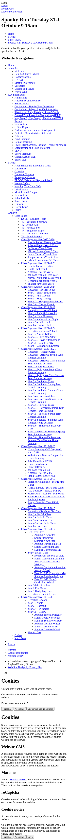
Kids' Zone (20, 638)
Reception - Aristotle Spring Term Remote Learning (45, 356)
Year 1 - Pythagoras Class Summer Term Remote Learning (46, 377)
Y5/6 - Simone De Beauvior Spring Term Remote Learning (46, 433)
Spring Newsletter (43, 537)
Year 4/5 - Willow (37, 611)
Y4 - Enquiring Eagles (33, 230)
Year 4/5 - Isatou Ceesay (40, 342)
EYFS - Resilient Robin (33, 218)
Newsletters (21, 124)
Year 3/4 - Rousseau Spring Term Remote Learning (45, 400)
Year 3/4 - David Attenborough (44, 339)
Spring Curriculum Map (46, 546)
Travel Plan (20, 159)
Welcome (19, 71)
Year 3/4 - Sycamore (38, 608)
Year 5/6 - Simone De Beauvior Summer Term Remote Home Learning (44, 440)
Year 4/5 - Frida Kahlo (39, 322)
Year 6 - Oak (34, 632)
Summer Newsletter (44, 540)
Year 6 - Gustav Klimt (39, 325)
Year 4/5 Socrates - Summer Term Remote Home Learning (45, 421)
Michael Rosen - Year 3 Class (43, 251)
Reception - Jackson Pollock (42, 310)
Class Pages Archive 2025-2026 (37, 239)
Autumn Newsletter (44, 535)
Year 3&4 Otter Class (39, 585)
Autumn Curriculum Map (47, 543)
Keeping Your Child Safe (28, 186)
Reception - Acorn (37, 600)
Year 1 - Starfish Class (39, 514)
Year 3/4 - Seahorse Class (41, 520)
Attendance (20, 168)
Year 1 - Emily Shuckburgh (42, 292)
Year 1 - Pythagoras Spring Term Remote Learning (45, 371)
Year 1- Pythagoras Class (41, 366)
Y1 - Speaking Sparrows (34, 221)
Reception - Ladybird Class (42, 594)
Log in (4, 5)
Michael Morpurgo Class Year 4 (44, 277)
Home (11, 33)
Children (12, 212)
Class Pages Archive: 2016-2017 (38, 529)
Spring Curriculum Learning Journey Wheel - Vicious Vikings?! (49, 561)
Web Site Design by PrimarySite (25, 667)
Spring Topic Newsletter (47, 617)
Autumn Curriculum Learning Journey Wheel (50, 569)
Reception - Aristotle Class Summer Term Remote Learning (46, 362)
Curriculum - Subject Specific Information (36, 109)
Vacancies (20, 85)
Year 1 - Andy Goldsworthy (42, 313)
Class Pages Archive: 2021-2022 (38, 328)
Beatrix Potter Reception (40, 266)
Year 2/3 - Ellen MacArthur (42, 337)
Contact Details (23, 77)
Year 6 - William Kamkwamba (43, 345)
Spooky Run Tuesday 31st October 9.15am (30, 42)
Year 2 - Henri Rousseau (40, 316)
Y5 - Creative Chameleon (34, 233)
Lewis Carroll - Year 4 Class (42, 254)
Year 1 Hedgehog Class (40, 591)
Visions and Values (24, 88)
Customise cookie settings (40, 709)
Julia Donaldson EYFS (40, 461)
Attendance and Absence (27, 100)
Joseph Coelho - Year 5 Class (43, 257)
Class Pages (21, 215)
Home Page (7, 8)
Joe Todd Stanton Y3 (39, 470)
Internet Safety (22, 183)
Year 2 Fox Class (37, 588)
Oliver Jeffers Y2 (37, 467)
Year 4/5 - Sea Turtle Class (41, 523)
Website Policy (15, 655)
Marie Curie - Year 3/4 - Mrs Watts (46, 493)
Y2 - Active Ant (29, 224)
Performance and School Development (35, 130)
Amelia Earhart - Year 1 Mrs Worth (46, 487)
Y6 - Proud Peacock (31, 236)
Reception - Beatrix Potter (41, 289)
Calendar (19, 171)
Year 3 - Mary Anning (39, 298)
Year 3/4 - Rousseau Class (41, 396)
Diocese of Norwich (11, 11)
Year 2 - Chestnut (37, 605)
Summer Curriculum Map (47, 549)
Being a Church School (27, 74)
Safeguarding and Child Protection (33, 147)
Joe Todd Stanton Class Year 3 (43, 274)
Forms (18, 209)
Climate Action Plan (25, 156)
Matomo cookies (18, 779)
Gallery (18, 635)
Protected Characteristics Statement (33, 133)
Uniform (19, 204)
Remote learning (23, 142)
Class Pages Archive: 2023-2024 (38, 286)
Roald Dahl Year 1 (37, 269)
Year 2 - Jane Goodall (39, 295)
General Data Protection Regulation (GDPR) (38, 115)
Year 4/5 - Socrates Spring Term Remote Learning (44, 415)
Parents (12, 36)
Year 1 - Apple (35, 602)
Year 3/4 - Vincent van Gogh (43, 319)
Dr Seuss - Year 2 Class (40, 248)
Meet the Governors (25, 82)
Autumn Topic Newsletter (47, 614)
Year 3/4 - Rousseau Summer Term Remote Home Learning (46, 409)
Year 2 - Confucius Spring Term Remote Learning (44, 386)
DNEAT (19, 79)
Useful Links (21, 207)
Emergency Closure (25, 177)
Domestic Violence (24, 174)
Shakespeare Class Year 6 (41, 283)
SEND (18, 150)
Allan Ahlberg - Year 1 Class (43, 245)
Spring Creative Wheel (46, 626)
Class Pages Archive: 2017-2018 (38, 508)
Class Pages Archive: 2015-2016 (38, 597)
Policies (19, 136)
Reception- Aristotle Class (41, 351)
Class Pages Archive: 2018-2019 (38, 478)
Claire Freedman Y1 (38, 464)
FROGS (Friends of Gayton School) (33, 180)
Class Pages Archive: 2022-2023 (38, 307)
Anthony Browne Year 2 (40, 272)
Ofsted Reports (22, 127)
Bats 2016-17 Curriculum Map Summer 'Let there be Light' (50, 575)
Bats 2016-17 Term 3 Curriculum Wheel (45, 581)
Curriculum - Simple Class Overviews (34, 106)
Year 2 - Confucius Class (41, 381)
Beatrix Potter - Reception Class (44, 242)
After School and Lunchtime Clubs (33, 165)
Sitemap (12, 649)
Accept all (19, 709)
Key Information (16, 94)
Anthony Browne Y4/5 (40, 472)
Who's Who (21, 91)
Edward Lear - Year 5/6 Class (43, 260)
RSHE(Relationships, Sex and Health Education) (40, 144)
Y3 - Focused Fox (30, 227)
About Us (13, 68)
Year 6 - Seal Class (37, 526)
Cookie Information (18, 652)
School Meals (22, 198)
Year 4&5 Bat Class (38, 552)
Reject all (7, 709)
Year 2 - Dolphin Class (39, 517)
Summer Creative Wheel (47, 629)
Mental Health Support (26, 192)
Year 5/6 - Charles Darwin (41, 304)
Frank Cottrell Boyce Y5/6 (41, 475)
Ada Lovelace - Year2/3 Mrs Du (44, 490)
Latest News (14, 39)
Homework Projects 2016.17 (49, 555)
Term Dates (21, 201)
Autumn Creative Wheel (47, 623)
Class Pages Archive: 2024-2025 (38, 263)
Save (30, 837)
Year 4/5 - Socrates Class (41, 405)
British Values (22, 103)
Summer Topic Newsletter (48, 620)
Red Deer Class (36, 532)
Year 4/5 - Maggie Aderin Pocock (45, 301)
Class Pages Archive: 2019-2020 (38, 446)
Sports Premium (23, 153)
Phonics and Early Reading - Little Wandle (37, 112)
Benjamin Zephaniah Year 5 (42, 280)
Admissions (21, 97)
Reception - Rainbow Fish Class (44, 511)
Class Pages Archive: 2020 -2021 (38, 348)
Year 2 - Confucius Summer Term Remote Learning (45, 391)
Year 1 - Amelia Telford (40, 334)
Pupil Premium (22, 139)
